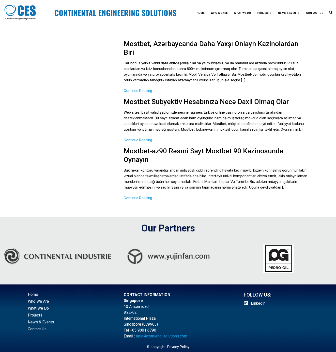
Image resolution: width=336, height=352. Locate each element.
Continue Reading (138, 90)
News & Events (289, 13)
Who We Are (219, 13)
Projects (264, 13)
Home (200, 13)
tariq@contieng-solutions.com (161, 336)
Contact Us (314, 13)
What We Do (242, 13)
